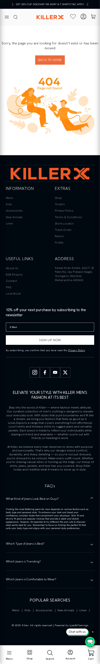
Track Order (63, 230)
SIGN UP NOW (50, 340)
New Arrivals (14, 217)
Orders (60, 204)
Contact (11, 281)
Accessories (14, 211)
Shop (58, 198)
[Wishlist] (73, 17)
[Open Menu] (7, 17)
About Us (12, 268)
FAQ (8, 287)
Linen (9, 223)
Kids (9, 204)
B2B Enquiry (14, 274)
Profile (59, 243)
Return (59, 236)
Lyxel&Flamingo (78, 625)
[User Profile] (83, 17)
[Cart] (93, 17)
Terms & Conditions (68, 217)
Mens (9, 198)
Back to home (50, 60)
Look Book (13, 294)
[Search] (15, 17)
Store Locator (64, 223)
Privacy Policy (64, 211)
